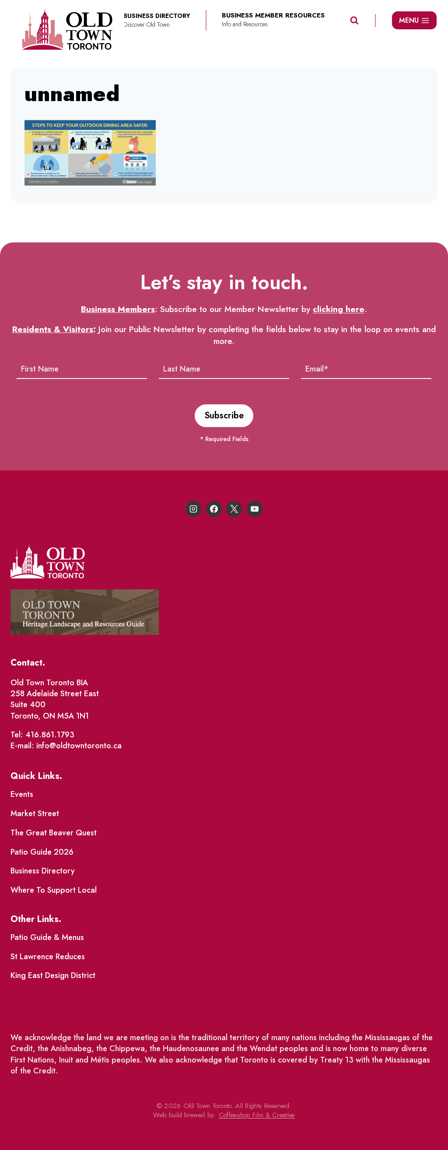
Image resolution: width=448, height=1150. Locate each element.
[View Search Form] (354, 20)
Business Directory (42, 871)
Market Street (34, 813)
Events (21, 794)
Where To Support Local (53, 890)
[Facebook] (214, 509)
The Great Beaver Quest (53, 832)
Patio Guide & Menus (47, 937)
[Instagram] (193, 509)
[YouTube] (254, 509)
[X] (234, 509)
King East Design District (52, 975)
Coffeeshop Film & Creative (257, 1115)
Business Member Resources (273, 15)
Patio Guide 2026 (42, 852)
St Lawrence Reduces (47, 956)
